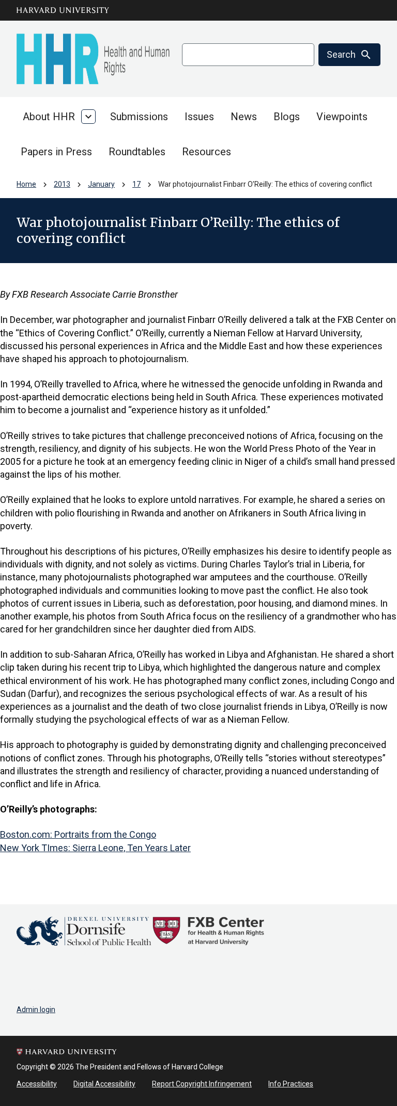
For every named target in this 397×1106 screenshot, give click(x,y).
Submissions (139, 116)
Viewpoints (342, 116)
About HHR (49, 116)
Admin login (36, 1009)
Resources (206, 151)
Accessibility (37, 1084)
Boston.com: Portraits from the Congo (78, 834)
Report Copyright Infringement (202, 1084)
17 (136, 184)
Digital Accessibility (104, 1084)
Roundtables (137, 151)
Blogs (286, 116)
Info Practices (290, 1084)
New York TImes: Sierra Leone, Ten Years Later (95, 847)
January (101, 184)
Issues (199, 116)
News (244, 116)
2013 (62, 184)
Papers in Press (56, 151)
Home (26, 184)
